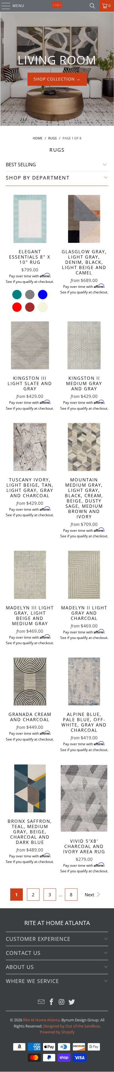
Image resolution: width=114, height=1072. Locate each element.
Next (90, 894)
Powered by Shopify (57, 1032)
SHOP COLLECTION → (57, 79)
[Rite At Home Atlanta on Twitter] (72, 1002)
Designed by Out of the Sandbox (71, 1026)
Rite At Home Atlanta (41, 1020)
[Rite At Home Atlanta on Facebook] (51, 1002)
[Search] (92, 6)
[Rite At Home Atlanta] (57, 6)
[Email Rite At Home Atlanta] (41, 1002)
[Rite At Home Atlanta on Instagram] (62, 1002)
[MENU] (3, 6)
